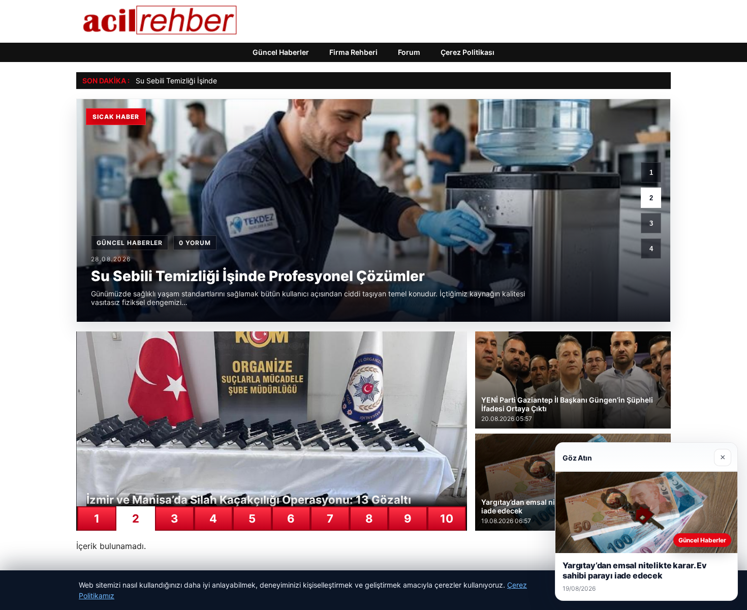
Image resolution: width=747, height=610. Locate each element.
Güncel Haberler (281, 52)
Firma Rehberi (353, 52)
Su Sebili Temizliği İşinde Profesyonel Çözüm (210, 80)
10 (446, 518)
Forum (409, 52)
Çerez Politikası (467, 52)
